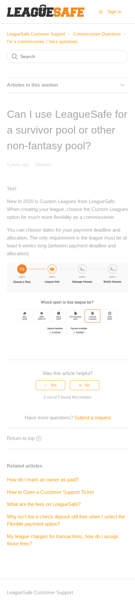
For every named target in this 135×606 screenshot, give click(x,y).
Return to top (20, 438)
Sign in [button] (114, 11)
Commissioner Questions (97, 33)
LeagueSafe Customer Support (36, 33)
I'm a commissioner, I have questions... (44, 41)
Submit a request (92, 417)
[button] (101, 11)
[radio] (50, 385)
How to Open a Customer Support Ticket (50, 492)
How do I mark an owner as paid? (43, 479)
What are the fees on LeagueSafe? (44, 504)
